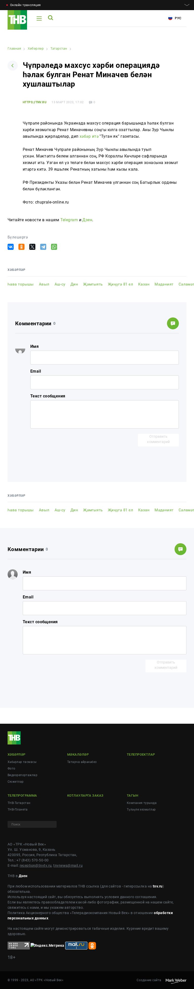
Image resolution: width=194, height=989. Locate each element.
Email (35, 371)
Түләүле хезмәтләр (141, 809)
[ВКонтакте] (11, 247)
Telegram (69, 219)
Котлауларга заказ (85, 795)
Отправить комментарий (158, 439)
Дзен (87, 219)
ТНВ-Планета (18, 809)
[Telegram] (43, 247)
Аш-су (60, 284)
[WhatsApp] (54, 247)
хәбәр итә (89, 136)
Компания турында (142, 803)
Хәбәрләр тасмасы (22, 762)
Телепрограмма (22, 795)
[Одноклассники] (21, 247)
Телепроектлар (141, 754)
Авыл (44, 284)
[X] (32, 247)
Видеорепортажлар (22, 775)
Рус (177, 18)
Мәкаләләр (78, 754)
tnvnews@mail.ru (68, 865)
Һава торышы (21, 284)
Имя (34, 346)
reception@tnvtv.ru (36, 865)
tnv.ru (158, 886)
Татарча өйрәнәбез (81, 762)
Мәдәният (164, 284)
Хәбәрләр (17, 754)
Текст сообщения (47, 396)
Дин (74, 284)
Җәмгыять (93, 284)
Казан (144, 284)
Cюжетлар (16, 781)
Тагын (132, 795)
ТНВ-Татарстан (19, 803)
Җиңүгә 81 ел (120, 284)
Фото (11, 768)
